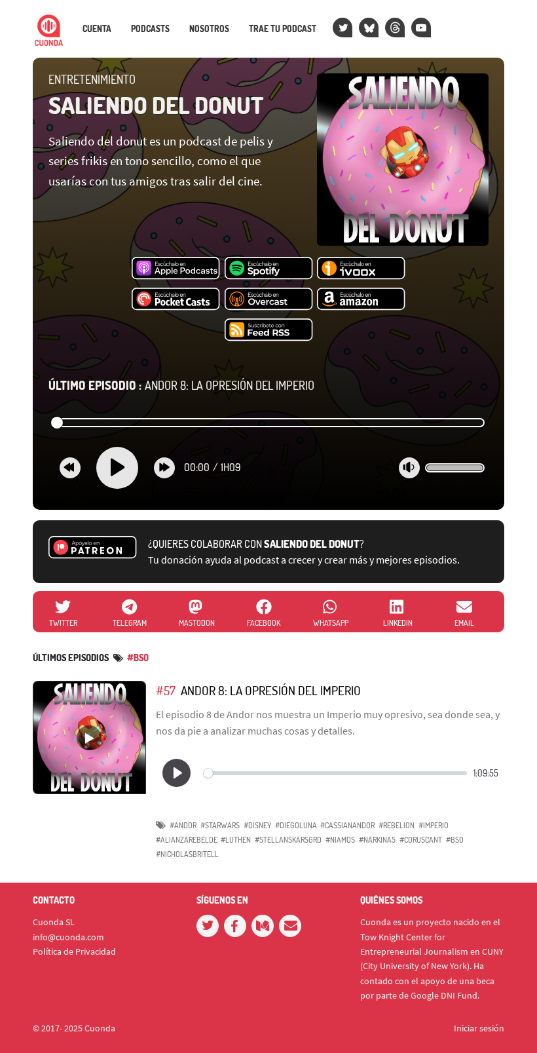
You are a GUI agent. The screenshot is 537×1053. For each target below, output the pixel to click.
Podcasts (150, 29)
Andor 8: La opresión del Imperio (181, 385)
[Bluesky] (369, 27)
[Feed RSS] (269, 330)
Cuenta (97, 29)
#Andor (183, 825)
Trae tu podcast (282, 29)
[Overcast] (269, 299)
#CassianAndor (347, 825)
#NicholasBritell (187, 854)
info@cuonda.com (68, 937)
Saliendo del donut (156, 105)
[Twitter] (342, 27)
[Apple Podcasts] (176, 268)
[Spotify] (269, 268)
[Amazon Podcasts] (361, 299)
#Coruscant (420, 840)
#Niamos (340, 840)
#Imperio (433, 825)
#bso (138, 657)
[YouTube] (421, 27)
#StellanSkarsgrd (288, 840)
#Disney (257, 825)
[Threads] (395, 27)
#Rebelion (397, 825)
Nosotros (209, 29)
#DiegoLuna (296, 825)
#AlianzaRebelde (186, 840)
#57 (166, 690)
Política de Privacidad (74, 951)
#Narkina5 (377, 840)
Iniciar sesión (479, 1028)
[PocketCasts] (176, 299)
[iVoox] (361, 268)
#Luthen (236, 840)
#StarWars (220, 825)
